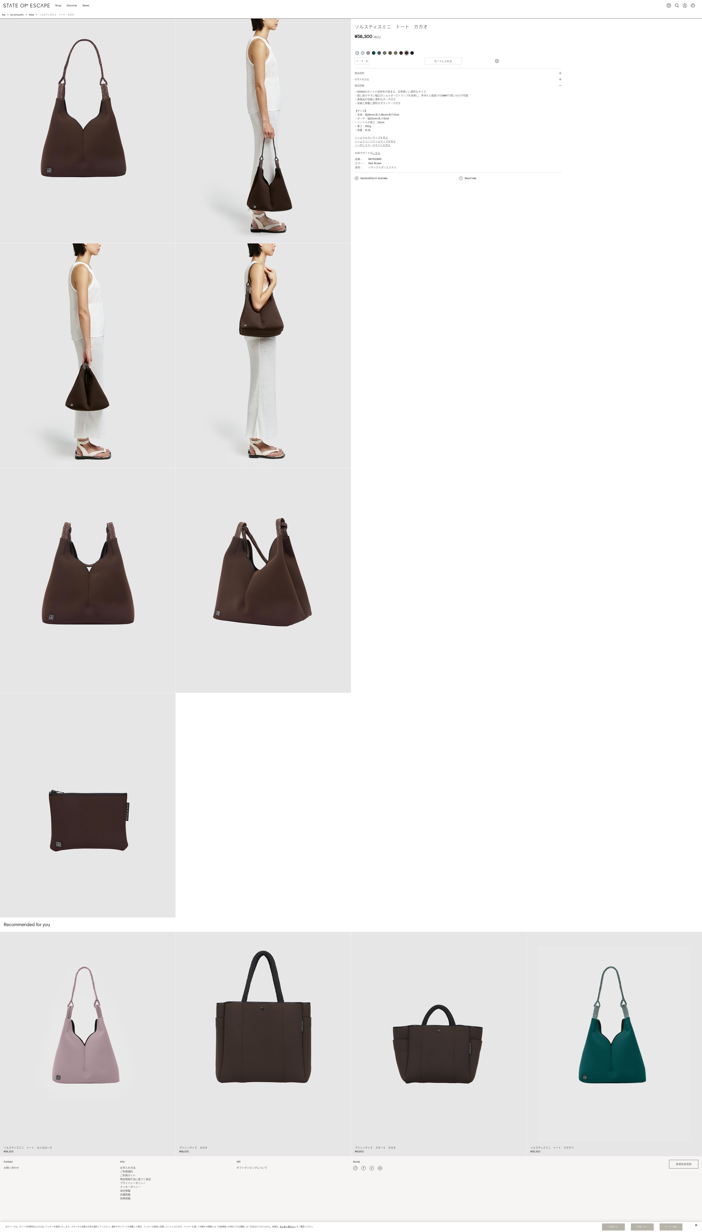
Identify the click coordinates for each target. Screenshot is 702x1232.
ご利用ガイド (127, 1175)
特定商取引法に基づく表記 (135, 1179)
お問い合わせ (11, 1168)
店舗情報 (125, 1194)
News (86, 5)
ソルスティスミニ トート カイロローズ (28, 1147)
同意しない (642, 1227)
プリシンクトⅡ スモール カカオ (375, 1147)
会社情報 (125, 1191)
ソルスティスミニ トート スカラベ (552, 1147)
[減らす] (357, 61)
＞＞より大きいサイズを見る (371, 138)
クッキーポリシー (130, 1187)
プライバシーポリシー (133, 1183)
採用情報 (125, 1198)
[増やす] (367, 61)
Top (3, 14)
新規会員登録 (683, 1164)
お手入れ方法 (127, 1168)
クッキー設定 (671, 1227)
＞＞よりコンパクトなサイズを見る (375, 141)
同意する (613, 1227)
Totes (31, 14)
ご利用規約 (126, 1171)
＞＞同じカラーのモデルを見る (372, 145)
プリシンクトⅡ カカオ (193, 1147)
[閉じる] (696, 1225)
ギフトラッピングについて (252, 1168)
